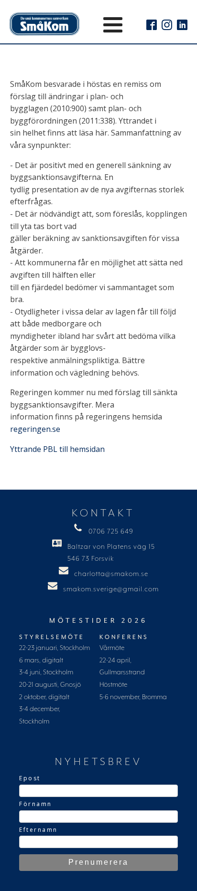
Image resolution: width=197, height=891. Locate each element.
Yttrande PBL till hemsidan (57, 449)
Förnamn (35, 804)
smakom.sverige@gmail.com (111, 589)
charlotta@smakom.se (111, 574)
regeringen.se (35, 429)
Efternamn (38, 830)
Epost (30, 778)
